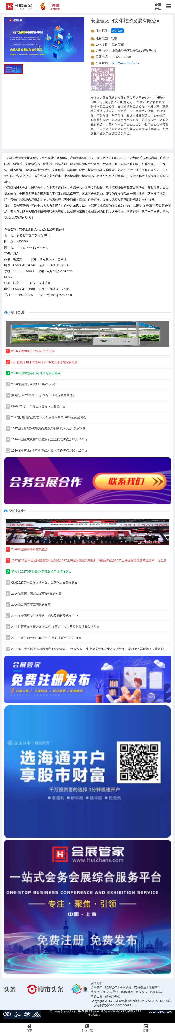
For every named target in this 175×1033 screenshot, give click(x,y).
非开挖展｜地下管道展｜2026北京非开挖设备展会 (42, 362)
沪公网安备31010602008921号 (115, 1005)
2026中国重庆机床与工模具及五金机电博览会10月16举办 (47, 439)
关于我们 (97, 987)
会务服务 (141, 992)
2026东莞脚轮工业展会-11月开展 (31, 351)
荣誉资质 (140, 987)
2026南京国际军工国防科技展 (29, 604)
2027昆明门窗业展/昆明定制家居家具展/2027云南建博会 (46, 417)
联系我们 (111, 987)
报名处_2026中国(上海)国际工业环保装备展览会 (41, 395)
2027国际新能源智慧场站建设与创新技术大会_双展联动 (46, 428)
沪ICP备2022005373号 (156, 1001)
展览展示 (156, 992)
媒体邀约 (127, 992)
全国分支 (126, 987)
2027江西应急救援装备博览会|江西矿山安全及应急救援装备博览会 (53, 626)
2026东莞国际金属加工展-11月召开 (32, 384)
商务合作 (97, 996)
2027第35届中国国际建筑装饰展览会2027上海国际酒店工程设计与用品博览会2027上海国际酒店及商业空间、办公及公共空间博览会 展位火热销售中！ (88, 560)
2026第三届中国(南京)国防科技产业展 (34, 593)
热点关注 (112, 992)
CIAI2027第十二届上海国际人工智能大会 (36, 406)
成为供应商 (98, 992)
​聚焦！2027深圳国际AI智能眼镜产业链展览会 (39, 571)
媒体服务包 (112, 996)
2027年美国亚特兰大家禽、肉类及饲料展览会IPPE (42, 615)
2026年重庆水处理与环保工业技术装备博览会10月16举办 (47, 450)
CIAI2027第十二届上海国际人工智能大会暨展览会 (42, 582)
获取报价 (97, 983)
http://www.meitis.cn (125, 63)
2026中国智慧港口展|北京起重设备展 (34, 373)
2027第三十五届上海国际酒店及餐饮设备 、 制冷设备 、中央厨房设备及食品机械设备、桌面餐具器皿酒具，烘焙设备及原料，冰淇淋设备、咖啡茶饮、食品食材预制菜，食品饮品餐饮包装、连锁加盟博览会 (87, 649)
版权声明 (155, 987)
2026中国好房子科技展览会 (27, 549)
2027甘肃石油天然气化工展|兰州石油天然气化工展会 (44, 637)
